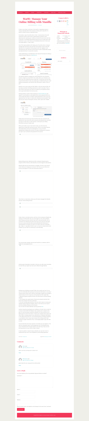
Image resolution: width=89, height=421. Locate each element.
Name (18, 389)
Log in (54, 415)
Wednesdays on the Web (47, 336)
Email (18, 394)
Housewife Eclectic (44, 7)
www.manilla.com (42, 93)
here (42, 306)
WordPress (51, 415)
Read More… (68, 43)
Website (18, 399)
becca (24, 346)
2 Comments (40, 25)
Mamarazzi (25, 358)
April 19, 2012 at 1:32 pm (28, 360)
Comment (19, 375)
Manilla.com (34, 55)
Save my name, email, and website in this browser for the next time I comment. (34, 406)
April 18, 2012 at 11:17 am (28, 347)
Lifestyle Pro (41, 415)
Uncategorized (24, 336)
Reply (20, 352)
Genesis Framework (47, 415)
